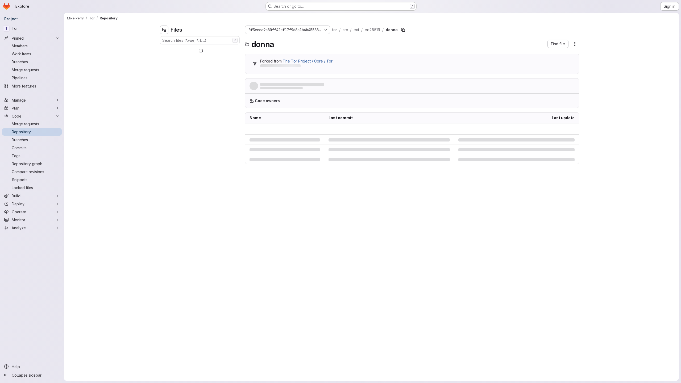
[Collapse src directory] (164, 92)
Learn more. (406, 103)
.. (250, 131)
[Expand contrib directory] (164, 58)
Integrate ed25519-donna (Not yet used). (298, 84)
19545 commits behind (280, 66)
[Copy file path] (403, 30)
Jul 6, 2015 (307, 89)
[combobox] (200, 40)
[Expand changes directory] (164, 50)
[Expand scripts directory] (164, 84)
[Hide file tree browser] (164, 30)
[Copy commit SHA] (549, 87)
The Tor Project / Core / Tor (308, 61)
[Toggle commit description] (341, 84)
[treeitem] (200, 49)
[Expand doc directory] (164, 67)
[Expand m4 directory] (164, 75)
